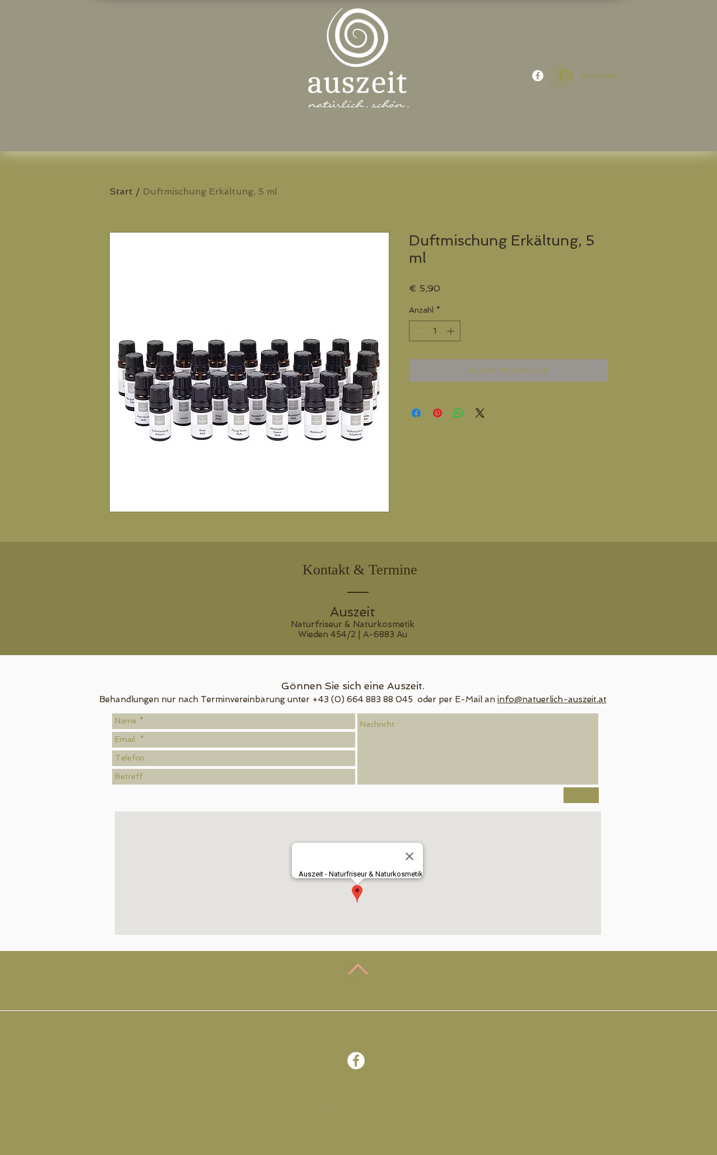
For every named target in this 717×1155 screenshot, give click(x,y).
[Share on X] (480, 413)
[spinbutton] (435, 331)
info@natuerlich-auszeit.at (552, 699)
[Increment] (452, 331)
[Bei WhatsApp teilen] (458, 413)
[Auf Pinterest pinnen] (437, 413)
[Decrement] (418, 331)
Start (121, 191)
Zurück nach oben (360, 991)
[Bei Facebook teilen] (416, 413)
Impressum (409, 1109)
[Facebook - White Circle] (537, 75)
